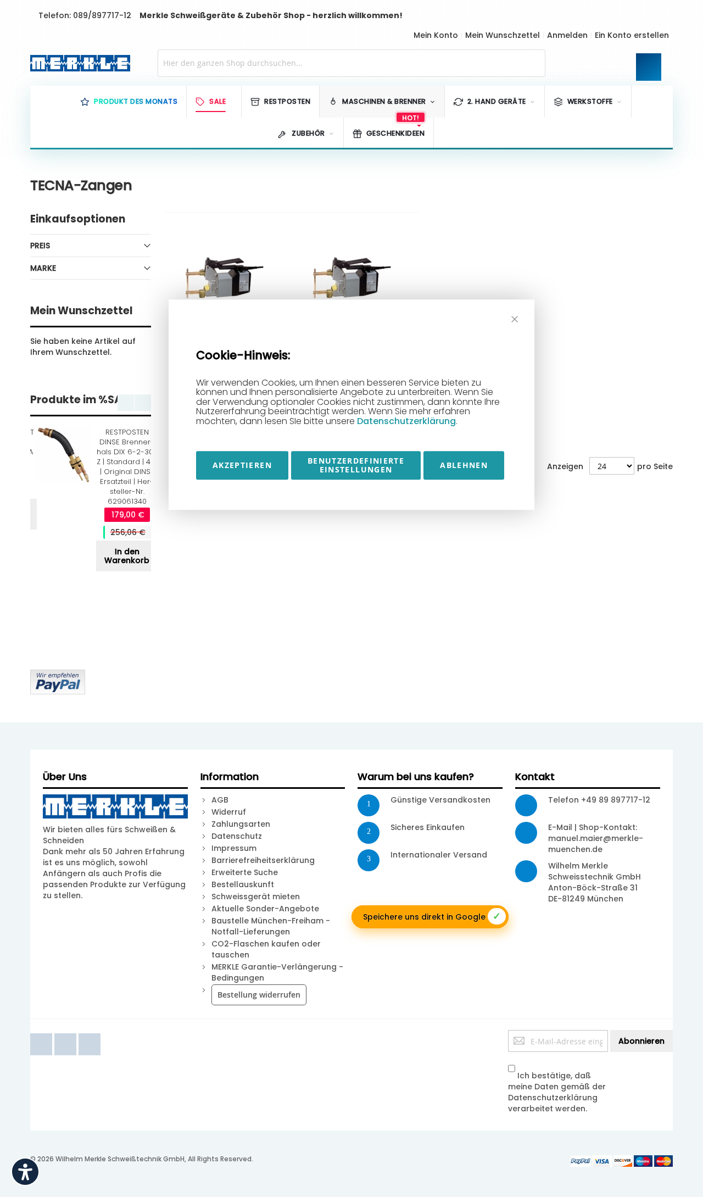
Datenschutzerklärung (406, 421)
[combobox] (352, 63)
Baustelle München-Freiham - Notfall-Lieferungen (270, 926)
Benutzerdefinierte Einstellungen (356, 465)
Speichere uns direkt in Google (432, 916)
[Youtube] (66, 1035)
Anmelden (567, 35)
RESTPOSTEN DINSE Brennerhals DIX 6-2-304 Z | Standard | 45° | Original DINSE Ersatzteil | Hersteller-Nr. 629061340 (127, 466)
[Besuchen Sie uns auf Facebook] (42, 1035)
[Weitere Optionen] (57, 675)
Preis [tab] (40, 245)
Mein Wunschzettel (502, 35)
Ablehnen (464, 465)
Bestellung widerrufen (258, 994)
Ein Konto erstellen (632, 35)
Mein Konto (436, 35)
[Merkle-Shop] (77, 63)
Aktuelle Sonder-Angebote (265, 908)
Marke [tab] (43, 268)
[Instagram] (90, 1035)
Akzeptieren (242, 465)
